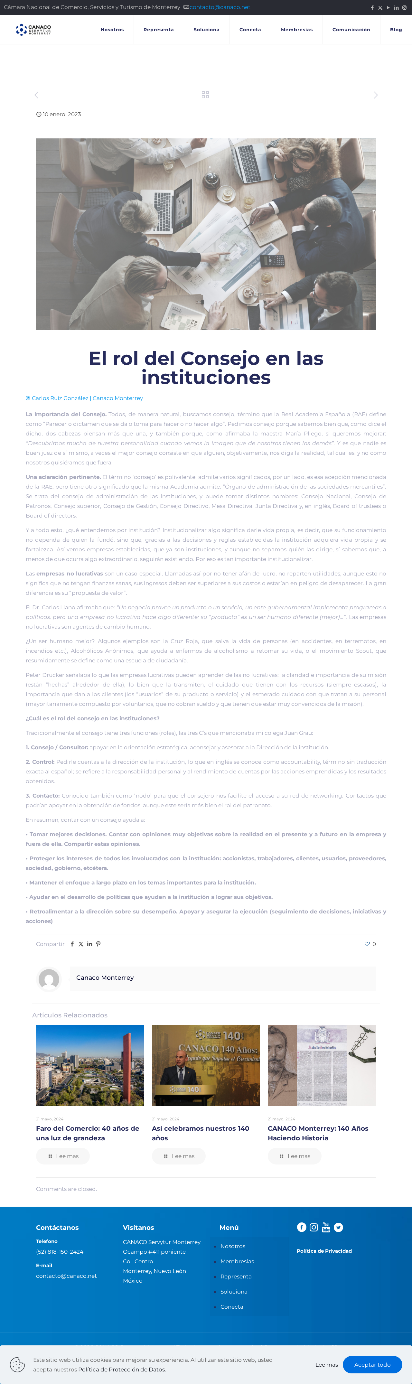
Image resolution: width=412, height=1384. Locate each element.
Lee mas (326, 1364)
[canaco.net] (33, 29)
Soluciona (234, 1291)
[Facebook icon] (372, 8)
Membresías (237, 1261)
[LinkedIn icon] (396, 8)
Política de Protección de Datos (121, 1369)
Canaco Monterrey (105, 977)
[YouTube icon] (388, 8)
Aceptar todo (372, 1364)
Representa (236, 1276)
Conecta (231, 1307)
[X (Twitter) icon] (380, 8)
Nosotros (232, 1246)
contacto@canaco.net (220, 7)
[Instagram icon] (404, 8)
